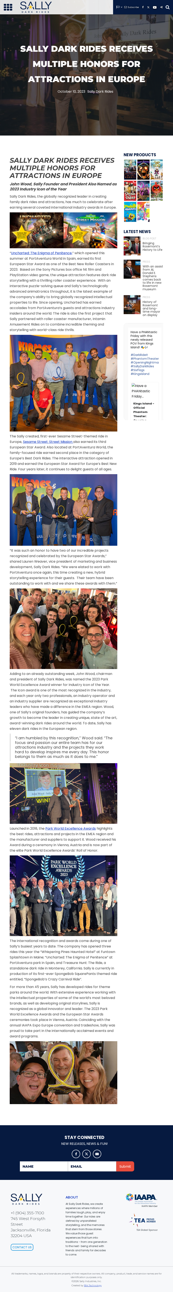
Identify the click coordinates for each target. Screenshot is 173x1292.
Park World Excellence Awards (70, 828)
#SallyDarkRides (142, 366)
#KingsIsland (140, 374)
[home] (36, 7)
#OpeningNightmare (146, 362)
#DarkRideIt (139, 355)
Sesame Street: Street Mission (48, 441)
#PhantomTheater (145, 359)
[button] (8, 7)
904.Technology (93, 1285)
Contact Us (22, 1247)
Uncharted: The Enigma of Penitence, (41, 253)
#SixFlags (138, 370)
